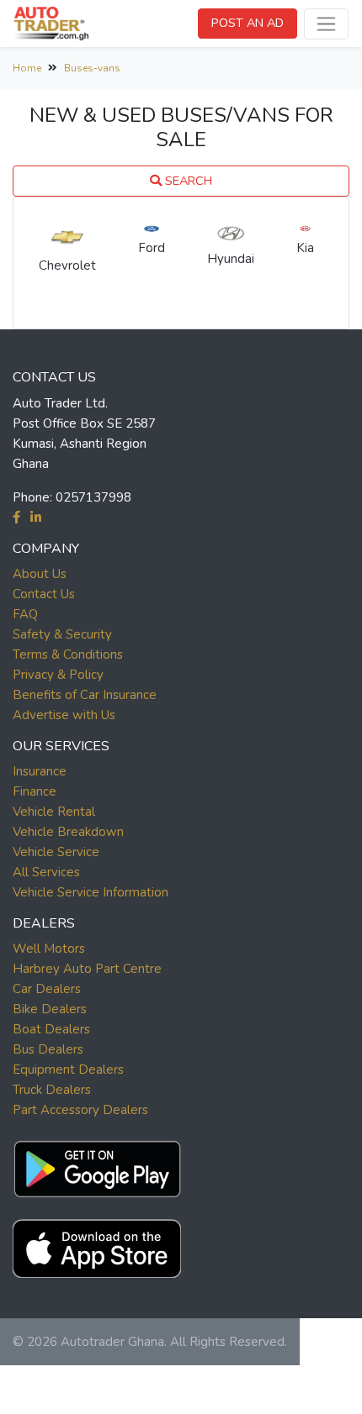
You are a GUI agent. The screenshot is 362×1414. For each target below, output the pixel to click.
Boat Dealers (51, 1029)
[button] (97, 1165)
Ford (151, 247)
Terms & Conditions (68, 654)
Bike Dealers (50, 1009)
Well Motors (49, 948)
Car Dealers (47, 988)
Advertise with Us (64, 715)
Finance (34, 791)
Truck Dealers (52, 1089)
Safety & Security (62, 634)
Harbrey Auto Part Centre (87, 968)
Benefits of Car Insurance (85, 694)
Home (27, 68)
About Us (40, 573)
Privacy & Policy (58, 674)
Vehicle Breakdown (68, 831)
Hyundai (230, 258)
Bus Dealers (48, 1049)
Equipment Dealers (68, 1069)
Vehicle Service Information (90, 892)
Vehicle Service (56, 852)
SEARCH (187, 180)
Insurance (40, 771)
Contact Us (44, 594)
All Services (46, 872)
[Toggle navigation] (326, 23)
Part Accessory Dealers (80, 1109)
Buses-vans (92, 68)
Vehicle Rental (54, 811)
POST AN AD (247, 22)
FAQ (25, 614)
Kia (305, 247)
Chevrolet (67, 265)
